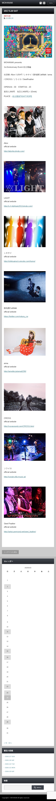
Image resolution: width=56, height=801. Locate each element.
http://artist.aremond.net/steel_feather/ (20, 531)
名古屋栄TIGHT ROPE (22, 96)
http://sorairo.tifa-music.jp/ (15, 477)
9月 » (10, 743)
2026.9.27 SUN (10, 756)
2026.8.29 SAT (9, 771)
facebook (44, 3)
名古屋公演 (9, 18)
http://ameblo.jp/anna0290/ (15, 371)
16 (7, 657)
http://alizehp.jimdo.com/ (14, 151)
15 (7, 651)
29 (7, 722)
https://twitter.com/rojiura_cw (16, 316)
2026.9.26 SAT (9, 760)
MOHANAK (13, 798)
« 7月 (5, 743)
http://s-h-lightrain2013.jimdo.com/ (18, 206)
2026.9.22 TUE (10, 764)
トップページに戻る (10, 552)
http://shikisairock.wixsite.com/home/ (19, 261)
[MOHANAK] (13, 3)
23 (7, 693)
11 (7, 631)
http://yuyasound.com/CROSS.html (19, 426)
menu (51, 3)
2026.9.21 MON (10, 767)
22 (7, 686)
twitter (40, 3)
